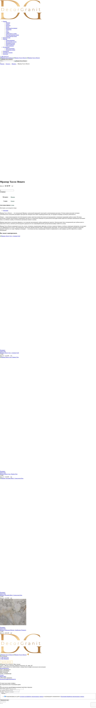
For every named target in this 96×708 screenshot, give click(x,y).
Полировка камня (10, 49)
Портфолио (6, 51)
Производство (6, 37)
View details (3, 178)
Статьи (2, 675)
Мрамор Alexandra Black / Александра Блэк (11, 595)
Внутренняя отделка (11, 41)
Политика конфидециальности (8, 679)
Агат (7, 31)
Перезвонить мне (4, 700)
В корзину (3, 192)
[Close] (0, 686)
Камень (5, 21)
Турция (4, 67)
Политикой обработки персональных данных (72, 696)
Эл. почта (3, 690)
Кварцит (8, 25)
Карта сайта (3, 676)
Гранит (8, 24)
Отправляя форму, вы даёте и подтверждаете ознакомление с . (45, 696)
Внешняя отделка (10, 43)
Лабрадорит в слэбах (11, 33)
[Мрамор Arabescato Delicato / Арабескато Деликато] (13, 624)
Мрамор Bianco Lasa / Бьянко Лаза (8, 474)
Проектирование (10, 40)
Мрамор (8, 22)
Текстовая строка (5, 688)
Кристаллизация (10, 48)
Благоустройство (10, 44)
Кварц (7, 26)
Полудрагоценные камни (12, 35)
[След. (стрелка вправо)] (2, 703)
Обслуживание (10, 45)
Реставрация (6, 47)
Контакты (5, 54)
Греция (12, 201)
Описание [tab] (5, 210)
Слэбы (12, 205)
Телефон (2, 691)
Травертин (8, 29)
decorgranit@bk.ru (4, 668)
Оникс (7, 32)
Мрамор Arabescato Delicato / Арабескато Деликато (13, 630)
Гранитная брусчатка (11, 36)
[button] (2, 350)
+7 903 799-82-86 (4, 658)
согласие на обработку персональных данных (31, 696)
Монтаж (5, 39)
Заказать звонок (6, 662)
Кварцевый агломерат (11, 28)
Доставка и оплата (7, 52)
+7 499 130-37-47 (4, 56)
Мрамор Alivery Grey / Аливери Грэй (9, 352)
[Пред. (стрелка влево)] (0, 703)
